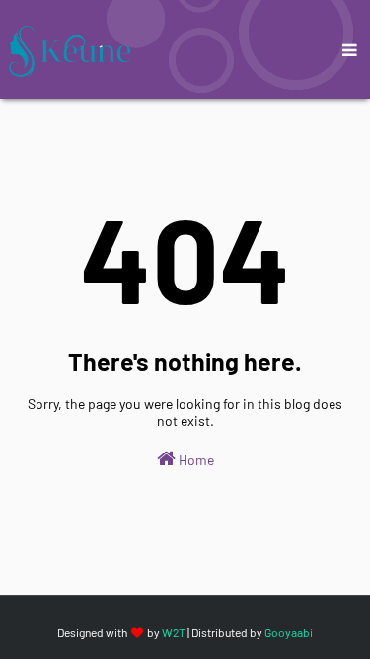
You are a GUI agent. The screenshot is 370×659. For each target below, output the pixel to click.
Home (195, 460)
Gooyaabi (288, 632)
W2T (173, 632)
